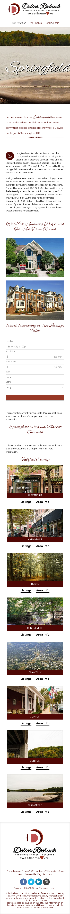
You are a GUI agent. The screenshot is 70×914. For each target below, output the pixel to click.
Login (52, 888)
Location (10, 341)
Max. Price (10, 361)
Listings (26, 501)
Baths (8, 382)
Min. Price (10, 351)
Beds (8, 371)
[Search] (35, 397)
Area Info (42, 501)
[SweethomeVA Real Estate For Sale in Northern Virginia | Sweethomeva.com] (35, 9)
